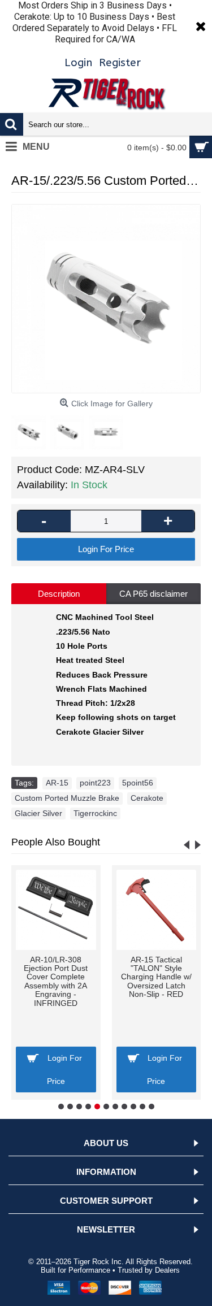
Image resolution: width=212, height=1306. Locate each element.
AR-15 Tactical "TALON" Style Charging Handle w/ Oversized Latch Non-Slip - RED (156, 977)
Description (59, 593)
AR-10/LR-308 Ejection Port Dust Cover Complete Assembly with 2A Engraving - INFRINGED (56, 981)
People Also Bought (55, 842)
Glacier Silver (38, 813)
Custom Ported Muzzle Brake (67, 797)
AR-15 (57, 782)
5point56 (137, 782)
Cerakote (147, 797)
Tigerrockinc (95, 813)
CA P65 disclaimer (153, 593)
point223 (95, 782)
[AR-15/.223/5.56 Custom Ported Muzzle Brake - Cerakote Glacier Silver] (106, 298)
